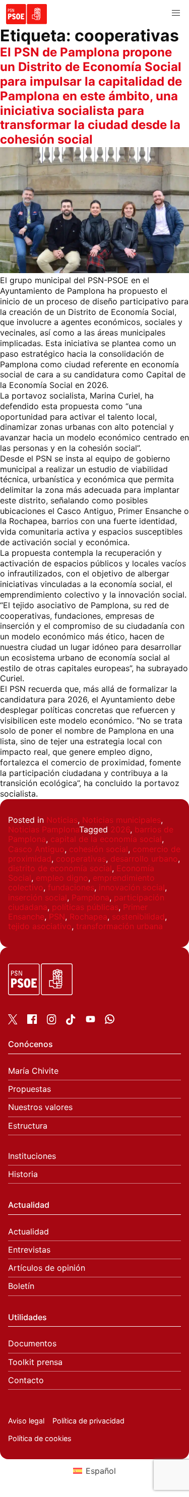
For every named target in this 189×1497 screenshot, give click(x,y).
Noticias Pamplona (43, 829)
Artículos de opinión (46, 1268)
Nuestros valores (40, 1107)
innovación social (132, 887)
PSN (57, 917)
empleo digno (62, 878)
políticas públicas (85, 907)
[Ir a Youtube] (90, 1021)
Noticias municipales (121, 820)
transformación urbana (119, 926)
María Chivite (33, 1071)
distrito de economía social (60, 868)
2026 (120, 829)
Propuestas (29, 1089)
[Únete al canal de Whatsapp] (109, 1021)
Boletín (21, 1286)
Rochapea (88, 917)
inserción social (37, 897)
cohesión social (98, 849)
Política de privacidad (88, 1420)
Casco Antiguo (36, 849)
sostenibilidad (138, 917)
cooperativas (81, 859)
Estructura (27, 1126)
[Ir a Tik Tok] (71, 1022)
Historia (23, 1174)
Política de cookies (40, 1438)
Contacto (26, 1380)
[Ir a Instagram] (51, 1021)
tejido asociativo (40, 926)
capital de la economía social (106, 839)
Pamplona (90, 897)
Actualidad (28, 1231)
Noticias (62, 820)
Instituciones (32, 1156)
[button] (176, 13)
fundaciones (71, 887)
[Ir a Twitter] (13, 1021)
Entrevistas (29, 1250)
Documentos (32, 1343)
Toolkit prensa (35, 1362)
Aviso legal (26, 1420)
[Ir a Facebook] (32, 1021)
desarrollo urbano (144, 859)
